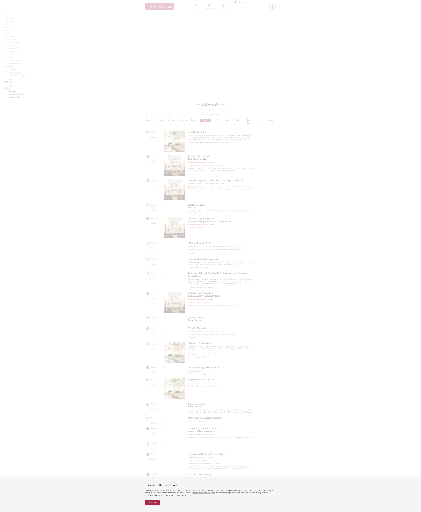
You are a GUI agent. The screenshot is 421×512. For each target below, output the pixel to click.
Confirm (152, 503)
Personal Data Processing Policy (203, 493)
